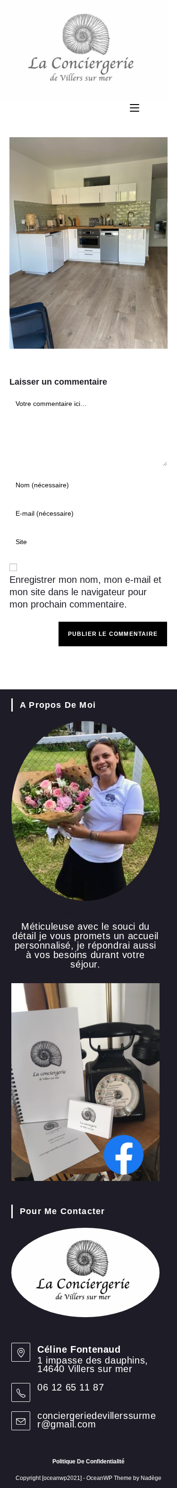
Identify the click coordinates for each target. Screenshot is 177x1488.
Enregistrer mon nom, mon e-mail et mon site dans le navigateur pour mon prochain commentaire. (85, 591)
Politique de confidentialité (88, 1461)
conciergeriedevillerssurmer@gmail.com (96, 1419)
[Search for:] (170, 108)
